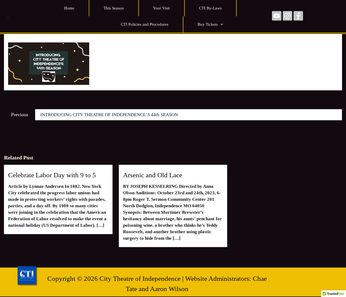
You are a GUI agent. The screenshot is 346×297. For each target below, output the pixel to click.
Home (69, 8)
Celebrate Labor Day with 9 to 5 (52, 175)
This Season (114, 8)
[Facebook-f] (298, 16)
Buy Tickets (208, 24)
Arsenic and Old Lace (152, 175)
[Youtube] (276, 16)
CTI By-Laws (210, 8)
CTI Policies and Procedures (144, 24)
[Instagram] (287, 16)
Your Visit (161, 8)
